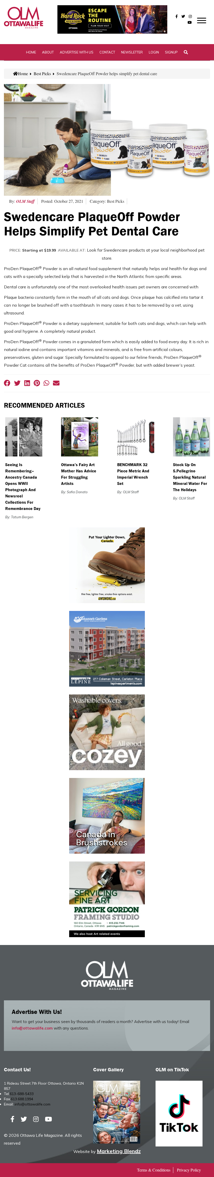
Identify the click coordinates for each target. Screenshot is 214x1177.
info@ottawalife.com (32, 1028)
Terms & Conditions (153, 1170)
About (48, 52)
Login (154, 52)
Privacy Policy (189, 1170)
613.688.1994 (22, 1099)
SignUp (171, 52)
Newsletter (132, 52)
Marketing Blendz (119, 1151)
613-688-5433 (22, 1093)
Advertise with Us (76, 52)
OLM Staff (25, 201)
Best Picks (42, 73)
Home (31, 52)
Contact (107, 52)
